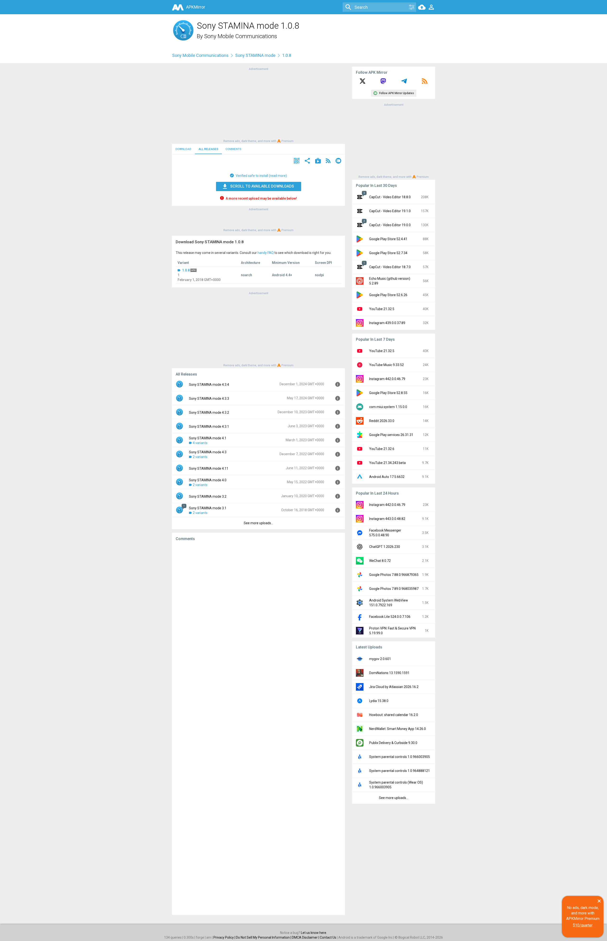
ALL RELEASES (208, 149)
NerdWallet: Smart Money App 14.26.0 (397, 729)
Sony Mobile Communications (240, 36)
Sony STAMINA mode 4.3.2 (209, 412)
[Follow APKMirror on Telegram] (404, 83)
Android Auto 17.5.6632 (387, 477)
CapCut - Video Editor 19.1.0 (390, 211)
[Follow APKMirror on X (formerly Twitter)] (362, 83)
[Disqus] (258, 728)
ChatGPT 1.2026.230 (384, 547)
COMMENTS (233, 149)
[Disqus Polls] (258, 605)
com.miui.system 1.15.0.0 (388, 407)
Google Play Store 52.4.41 (388, 239)
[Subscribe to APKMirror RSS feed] (425, 83)
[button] (296, 161)
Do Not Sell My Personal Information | (264, 937)
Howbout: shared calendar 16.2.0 (393, 715)
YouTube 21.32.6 (381, 449)
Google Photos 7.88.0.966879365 (393, 575)
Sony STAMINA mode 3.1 (207, 508)
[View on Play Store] (318, 161)
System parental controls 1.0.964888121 (399, 771)
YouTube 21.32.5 (381, 309)
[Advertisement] (258, 104)
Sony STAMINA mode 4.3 (207, 452)
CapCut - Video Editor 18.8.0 (390, 197)
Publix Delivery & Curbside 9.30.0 (393, 743)
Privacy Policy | (224, 937)
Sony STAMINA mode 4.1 (207, 438)
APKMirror (195, 7)
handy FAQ (266, 253)
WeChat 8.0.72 (380, 561)
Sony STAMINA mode (255, 55)
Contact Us (328, 937)
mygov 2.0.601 (380, 659)
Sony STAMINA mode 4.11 (208, 468)
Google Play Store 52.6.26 (388, 295)
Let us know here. (314, 933)
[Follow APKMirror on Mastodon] (383, 83)
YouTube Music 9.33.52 (386, 365)
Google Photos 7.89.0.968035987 (393, 589)
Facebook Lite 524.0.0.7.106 (389, 617)
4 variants (200, 443)
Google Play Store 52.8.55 (388, 393)
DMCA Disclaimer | (306, 937)
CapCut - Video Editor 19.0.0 (390, 225)
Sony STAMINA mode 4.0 (207, 480)
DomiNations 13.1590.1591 (389, 673)
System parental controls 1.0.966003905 (399, 757)
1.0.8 (185, 270)
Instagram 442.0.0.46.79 (387, 379)
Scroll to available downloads (262, 186)
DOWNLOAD (183, 149)
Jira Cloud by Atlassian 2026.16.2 (393, 687)
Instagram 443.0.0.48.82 (387, 519)
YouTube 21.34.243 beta (387, 463)
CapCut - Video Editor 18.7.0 (390, 267)
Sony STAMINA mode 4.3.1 (209, 426)
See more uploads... (258, 523)
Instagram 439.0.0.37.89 (387, 323)
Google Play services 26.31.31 (391, 435)
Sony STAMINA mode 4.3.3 (209, 398)
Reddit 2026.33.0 (381, 421)
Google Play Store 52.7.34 (388, 253)
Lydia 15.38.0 (378, 701)
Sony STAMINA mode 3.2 (207, 496)
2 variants (200, 457)
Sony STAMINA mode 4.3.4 (209, 384)
